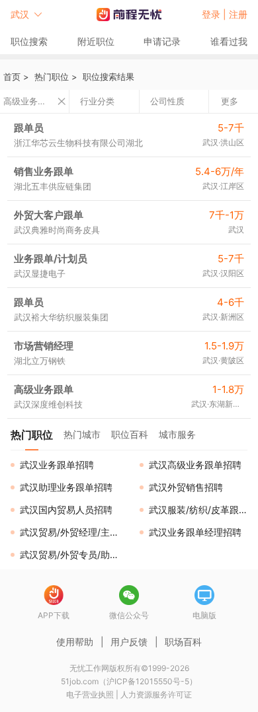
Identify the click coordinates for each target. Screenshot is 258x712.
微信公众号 (129, 615)
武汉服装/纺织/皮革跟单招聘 (203, 509)
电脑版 (204, 615)
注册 (238, 14)
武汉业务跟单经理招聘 (195, 532)
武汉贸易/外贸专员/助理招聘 (74, 554)
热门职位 (51, 76)
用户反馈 (129, 641)
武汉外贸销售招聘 (186, 487)
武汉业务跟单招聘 (57, 464)
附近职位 (95, 41)
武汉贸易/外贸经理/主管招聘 (74, 532)
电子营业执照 (90, 694)
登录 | (215, 14)
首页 (12, 76)
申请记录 (162, 41)
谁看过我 (228, 41)
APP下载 (53, 615)
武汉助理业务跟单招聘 (66, 487)
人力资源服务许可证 (156, 694)
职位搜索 (29, 41)
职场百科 (183, 641)
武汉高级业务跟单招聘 (195, 464)
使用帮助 (74, 641)
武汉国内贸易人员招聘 (66, 509)
